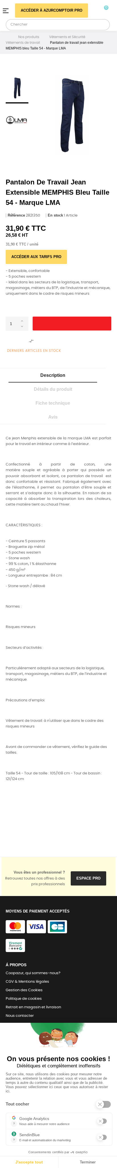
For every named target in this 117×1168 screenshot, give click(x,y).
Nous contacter (20, 1016)
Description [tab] (52, 375)
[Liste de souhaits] (14, 341)
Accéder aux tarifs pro (36, 257)
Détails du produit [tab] (53, 389)
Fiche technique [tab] (52, 403)
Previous (17, 68)
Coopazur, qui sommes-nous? (33, 973)
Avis (53, 417)
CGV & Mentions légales (27, 982)
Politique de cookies (24, 999)
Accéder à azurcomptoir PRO (51, 10)
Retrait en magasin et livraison (33, 1007)
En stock (55, 215)
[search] (103, 24)
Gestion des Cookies (24, 990)
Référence (16, 215)
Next (17, 141)
